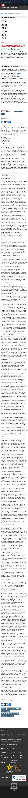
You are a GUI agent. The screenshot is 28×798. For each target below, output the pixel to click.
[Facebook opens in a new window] (2, 748)
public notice (5, 711)
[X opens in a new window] (10, 748)
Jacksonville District (7, 716)
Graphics (11, 700)
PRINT (2, 126)
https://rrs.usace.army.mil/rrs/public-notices (10, 49)
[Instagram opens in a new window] (4, 748)
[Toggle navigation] (26, 5)
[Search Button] (24, 5)
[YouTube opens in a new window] (13, 748)
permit (18, 708)
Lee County (10, 708)
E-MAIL (6, 126)
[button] (6, 2)
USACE (4, 708)
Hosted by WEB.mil (5, 777)
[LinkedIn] (7, 748)
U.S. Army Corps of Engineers (10, 713)
